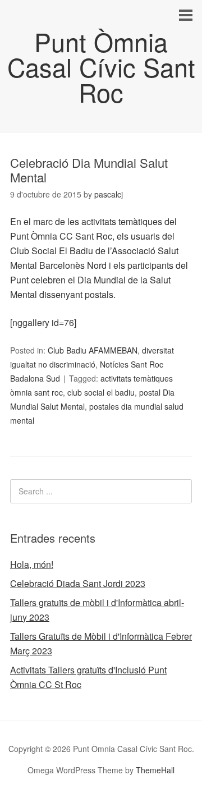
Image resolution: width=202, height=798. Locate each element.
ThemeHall (155, 770)
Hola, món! (31, 564)
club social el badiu (101, 392)
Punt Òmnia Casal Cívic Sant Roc (101, 66)
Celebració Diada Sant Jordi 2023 (77, 583)
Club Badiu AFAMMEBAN (92, 350)
